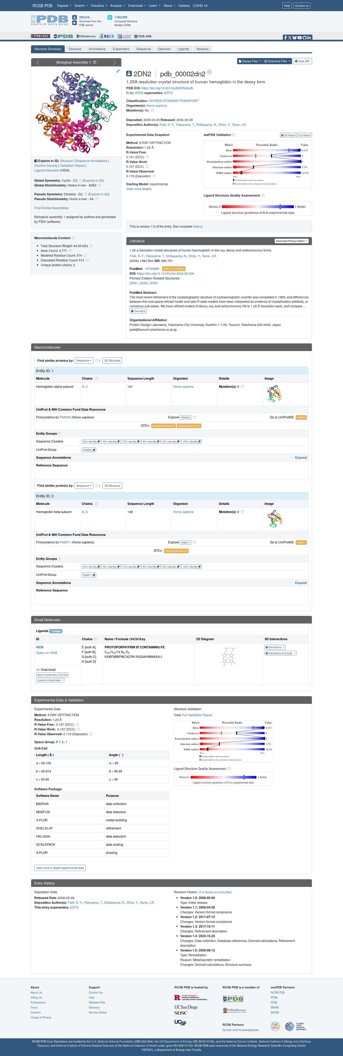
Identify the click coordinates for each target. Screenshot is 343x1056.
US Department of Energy (176, 1041)
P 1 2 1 (61, 742)
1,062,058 (121, 17)
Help (287, 6)
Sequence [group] (82, 360)
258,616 (84, 17)
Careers (184, 5)
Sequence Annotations (91, 160)
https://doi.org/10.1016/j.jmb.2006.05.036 (165, 273)
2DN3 (153, 283)
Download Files (277, 61)
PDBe (274, 997)
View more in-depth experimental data (60, 868)
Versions (202, 49)
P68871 (65, 542)
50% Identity (109, 441)
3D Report (289, 135)
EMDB (275, 1012)
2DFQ (168, 92)
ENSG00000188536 (163, 426)
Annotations (97, 49)
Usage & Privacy (41, 1017)
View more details (138, 188)
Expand (301, 457)
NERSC (147, 1050)
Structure (75, 49)
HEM (39, 647)
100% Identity (190, 441)
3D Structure (112, 360)
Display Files (250, 61)
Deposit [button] (63, 5)
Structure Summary (47, 49)
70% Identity (129, 441)
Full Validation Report (197, 715)
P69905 (65, 417)
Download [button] (136, 5)
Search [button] (79, 5)
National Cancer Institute (241, 1041)
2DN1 (134, 283)
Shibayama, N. (206, 124)
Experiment (121, 49)
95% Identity (169, 441)
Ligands (183, 49)
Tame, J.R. (239, 124)
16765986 (152, 268)
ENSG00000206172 (189, 426)
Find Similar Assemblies (51, 208)
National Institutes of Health (140, 1045)
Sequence (143, 49)
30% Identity (89, 441)
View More (139, 311)
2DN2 (139, 92)
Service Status (98, 1012)
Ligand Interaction (47, 170)
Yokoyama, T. (185, 124)
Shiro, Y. (224, 124)
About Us (36, 992)
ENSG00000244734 (176, 551)
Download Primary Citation (290, 240)
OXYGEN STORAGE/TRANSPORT (174, 100)
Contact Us (96, 992)
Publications (38, 1002)
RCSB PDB (42, 5)
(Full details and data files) (215, 892)
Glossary (94, 1007)
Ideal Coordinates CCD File (52, 674)
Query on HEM (46, 652)
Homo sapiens (156, 105)
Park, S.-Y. (167, 124)
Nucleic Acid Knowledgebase (241, 1030)
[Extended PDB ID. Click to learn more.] (209, 71)
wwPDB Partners (283, 987)
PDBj (274, 1002)
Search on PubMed (173, 268)
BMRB (275, 1007)
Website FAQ (97, 1002)
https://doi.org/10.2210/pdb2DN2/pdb (167, 88)
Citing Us (36, 997)
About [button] (168, 5)
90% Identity (149, 441)
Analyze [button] (116, 5)
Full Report (305, 135)
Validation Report (72, 165)
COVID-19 (200, 5)
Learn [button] (153, 5)
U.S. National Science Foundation (113, 1041)
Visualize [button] (98, 5)
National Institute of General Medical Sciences (85, 1045)
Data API (304, 61)
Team (34, 1007)
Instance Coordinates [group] (49, 680)
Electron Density (46, 165)
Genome (164, 49)
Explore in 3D (93, 180)
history (197, 226)
